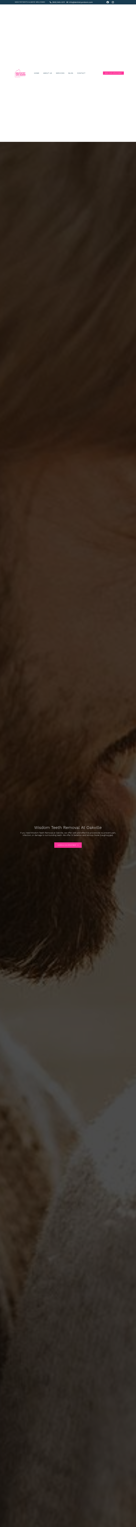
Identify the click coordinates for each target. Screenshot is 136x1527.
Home (36, 73)
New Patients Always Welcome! (30, 2)
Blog (70, 73)
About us (47, 73)
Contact (81, 73)
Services (60, 73)
